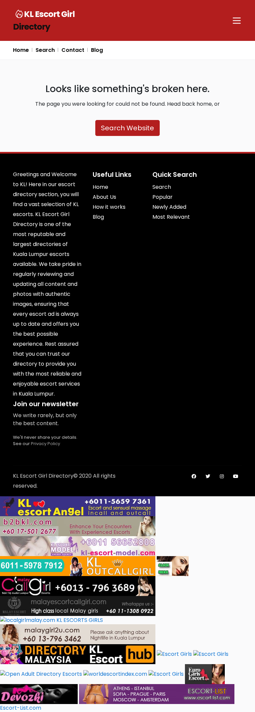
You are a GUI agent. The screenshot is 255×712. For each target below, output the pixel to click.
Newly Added (169, 207)
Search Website (127, 128)
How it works (109, 207)
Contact (72, 50)
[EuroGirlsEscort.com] (205, 673)
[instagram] (221, 476)
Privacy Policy (45, 443)
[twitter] (208, 476)
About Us (104, 197)
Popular (162, 197)
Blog (97, 50)
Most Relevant (171, 217)
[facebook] (194, 476)
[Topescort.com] (166, 673)
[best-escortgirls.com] (173, 565)
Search (45, 50)
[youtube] (235, 476)
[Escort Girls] (174, 653)
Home (21, 50)
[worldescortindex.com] (115, 673)
